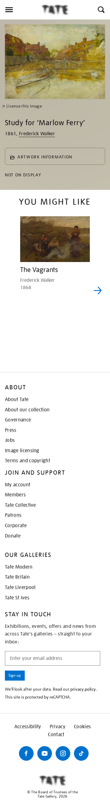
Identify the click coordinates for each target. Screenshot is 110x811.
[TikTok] (81, 753)
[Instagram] (63, 753)
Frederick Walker (37, 134)
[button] (101, 10)
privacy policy (83, 689)
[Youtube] (44, 753)
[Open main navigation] (20, 9)
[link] (22, 106)
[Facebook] (26, 753)
